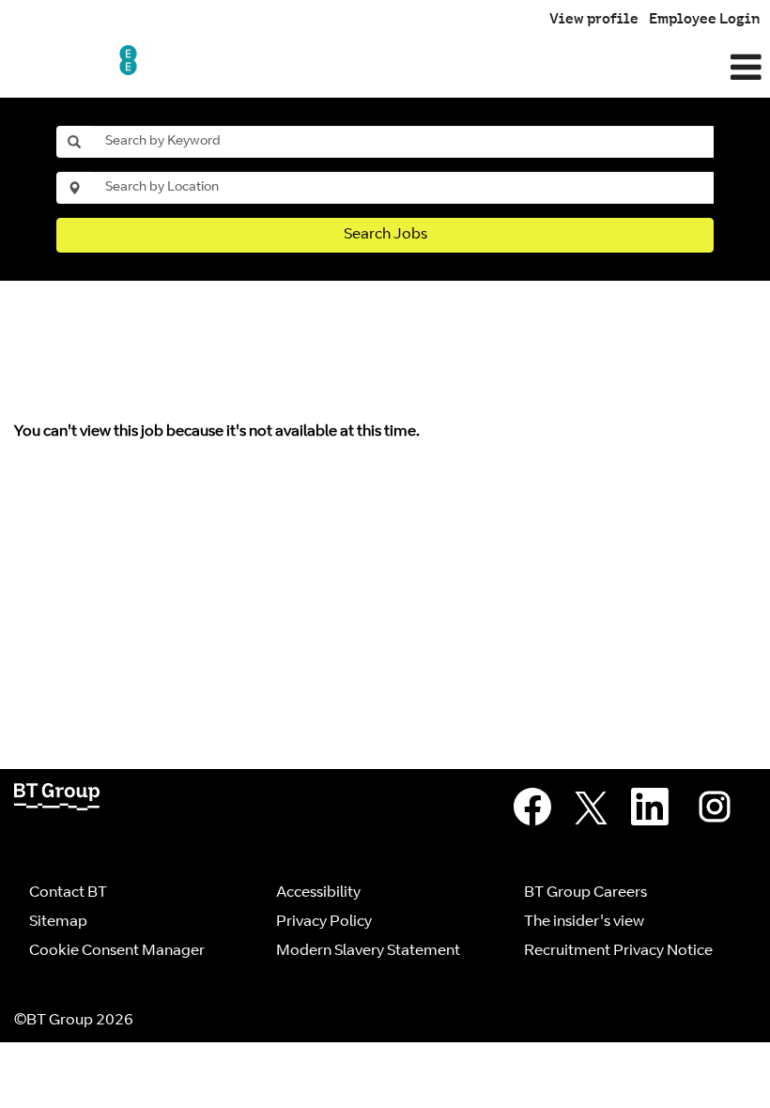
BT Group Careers (585, 892)
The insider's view (584, 922)
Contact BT (68, 892)
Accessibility (318, 892)
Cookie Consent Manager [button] (117, 951)
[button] (513, 69)
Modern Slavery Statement (368, 951)
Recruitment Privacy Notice (618, 951)
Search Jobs (385, 234)
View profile (594, 20)
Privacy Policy (324, 922)
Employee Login (704, 20)
